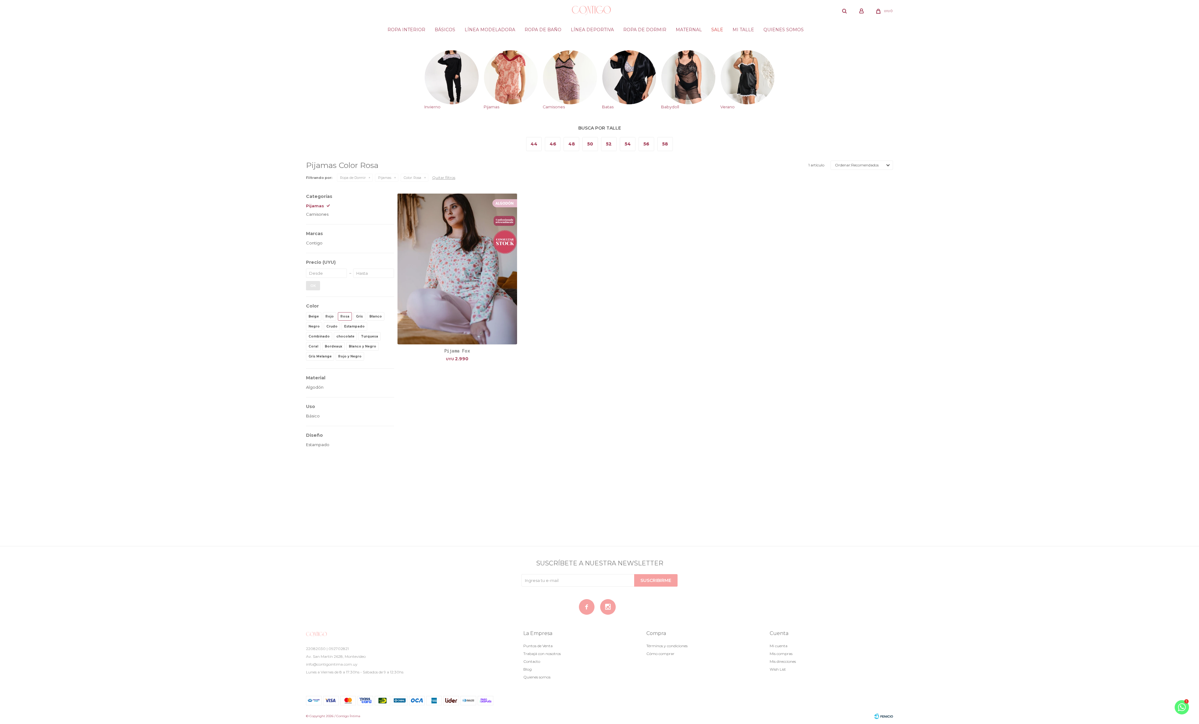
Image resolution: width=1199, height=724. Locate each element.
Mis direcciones (783, 661)
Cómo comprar (660, 653)
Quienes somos (783, 29)
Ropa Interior (406, 29)
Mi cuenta (778, 645)
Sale (717, 29)
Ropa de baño (543, 29)
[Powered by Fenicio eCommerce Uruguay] (883, 716)
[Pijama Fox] (457, 269)
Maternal (689, 29)
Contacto (531, 661)
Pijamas (384, 177)
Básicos (445, 29)
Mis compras (781, 653)
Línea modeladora (490, 29)
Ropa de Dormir (353, 177)
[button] (844, 11)
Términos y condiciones (667, 645)
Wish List (778, 669)
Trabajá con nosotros (542, 653)
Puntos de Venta (538, 645)
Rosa (412, 177)
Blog (527, 669)
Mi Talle (743, 29)
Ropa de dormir (644, 29)
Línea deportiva (592, 29)
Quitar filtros (443, 177)
